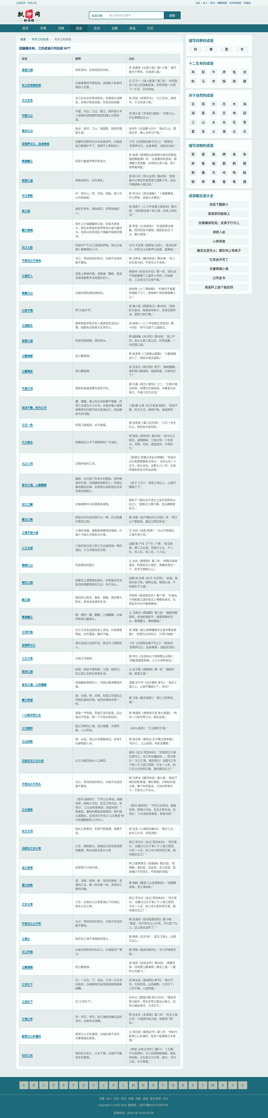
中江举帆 (27, 195)
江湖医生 (27, 325)
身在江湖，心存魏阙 (34, 684)
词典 (61, 28)
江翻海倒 (27, 967)
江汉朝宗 (27, 728)
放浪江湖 (27, 671)
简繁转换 (222, 3)
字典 (43, 28)
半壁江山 (27, 115)
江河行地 (27, 632)
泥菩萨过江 (29, 645)
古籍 (114, 28)
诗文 (198, 3)
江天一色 (27, 425)
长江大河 (27, 831)
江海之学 (27, 1019)
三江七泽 (27, 658)
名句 (212, 3)
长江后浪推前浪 (31, 85)
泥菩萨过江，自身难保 (35, 144)
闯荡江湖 (27, 180)
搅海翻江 (27, 617)
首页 (25, 28)
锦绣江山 (27, 565)
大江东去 (27, 100)
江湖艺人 (27, 276)
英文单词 (155, 1098)
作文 (150, 28)
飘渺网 (29, 15)
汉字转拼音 (235, 3)
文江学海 (27, 952)
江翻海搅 (27, 356)
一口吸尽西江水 (31, 715)
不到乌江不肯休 (31, 260)
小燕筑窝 (219, 241)
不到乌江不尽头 (31, 784)
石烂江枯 (27, 1055)
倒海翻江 (27, 161)
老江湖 (26, 211)
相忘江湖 (27, 582)
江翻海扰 (27, 371)
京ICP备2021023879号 (153, 1105)
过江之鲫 (27, 504)
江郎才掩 (27, 310)
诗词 (97, 28)
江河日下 (27, 984)
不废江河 (27, 388)
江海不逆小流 (30, 532)
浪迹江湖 (27, 70)
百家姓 (247, 3)
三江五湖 (27, 548)
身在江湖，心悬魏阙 (34, 485)
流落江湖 (27, 341)
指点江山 (27, 130)
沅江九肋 (27, 247)
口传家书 (219, 278)
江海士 (26, 938)
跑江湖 (26, 599)
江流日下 (27, 1001)
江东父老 (27, 904)
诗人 (109, 1098)
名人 (205, 3)
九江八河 (27, 463)
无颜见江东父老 (31, 848)
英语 (132, 28)
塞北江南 (27, 519)
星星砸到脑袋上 (219, 213)
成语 (79, 28)
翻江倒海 (27, 230)
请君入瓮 (219, 232)
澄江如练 (27, 885)
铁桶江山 (27, 293)
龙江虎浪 (27, 867)
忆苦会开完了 (219, 259)
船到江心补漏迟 (31, 1036)
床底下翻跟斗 (219, 204)
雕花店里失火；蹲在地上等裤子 (219, 250)
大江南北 (27, 442)
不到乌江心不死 (31, 923)
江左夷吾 (27, 809)
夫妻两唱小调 (219, 268)
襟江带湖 (27, 700)
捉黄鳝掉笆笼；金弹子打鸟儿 (219, 223)
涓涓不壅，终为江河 (34, 407)
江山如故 (27, 741)
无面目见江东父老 (33, 761)
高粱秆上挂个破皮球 (219, 287)
